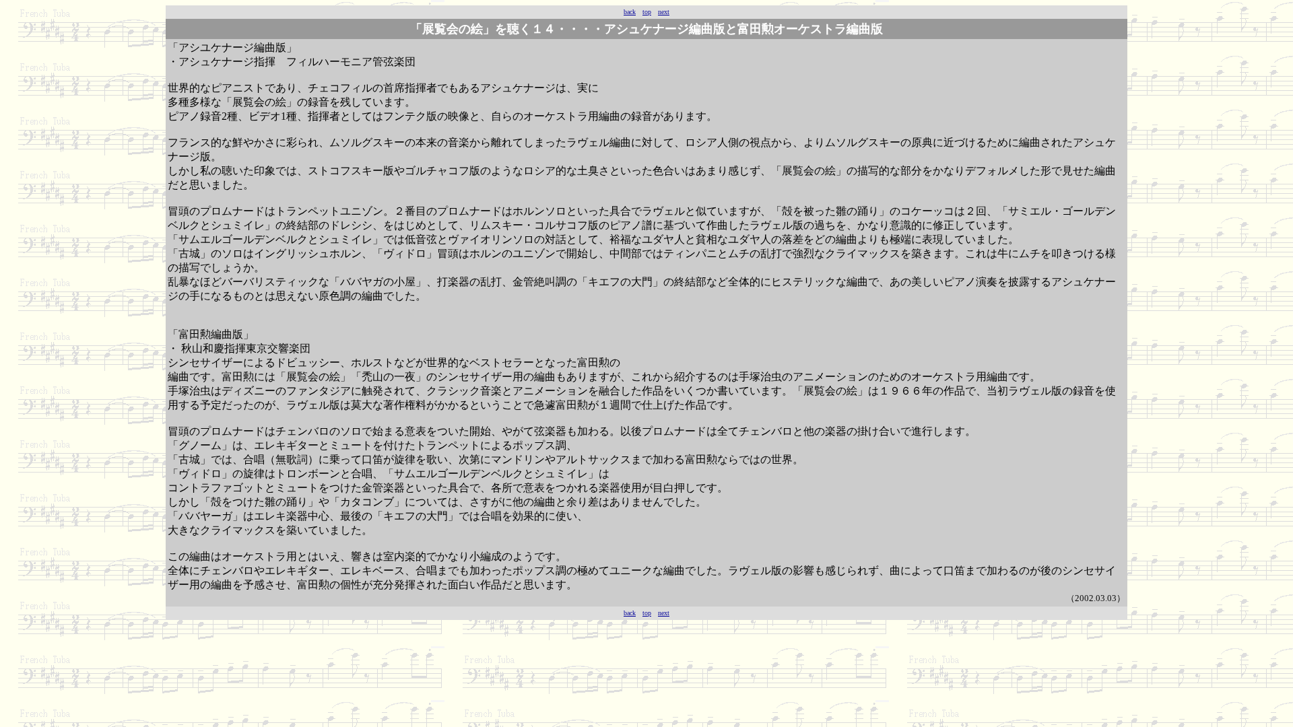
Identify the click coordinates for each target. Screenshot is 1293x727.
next (663, 11)
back (630, 11)
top (646, 11)
